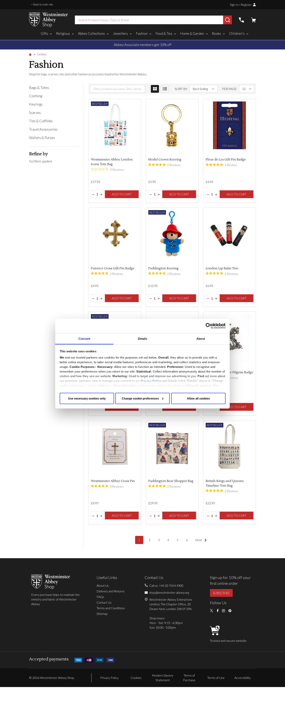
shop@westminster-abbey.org (169, 592)
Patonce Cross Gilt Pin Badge (112, 268)
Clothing (35, 96)
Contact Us (104, 602)
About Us (103, 585)
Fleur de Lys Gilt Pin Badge (226, 159)
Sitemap (102, 613)
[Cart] (253, 20)
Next (199, 540)
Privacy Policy (151, 380)
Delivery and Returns (110, 591)
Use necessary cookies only (87, 398)
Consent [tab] (84, 338)
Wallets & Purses (42, 137)
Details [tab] (142, 338)
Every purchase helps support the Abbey (163, 44)
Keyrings (36, 104)
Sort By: (181, 89)
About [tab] (200, 338)
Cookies (136, 677)
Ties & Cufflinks (41, 121)
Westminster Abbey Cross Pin (113, 481)
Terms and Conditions (111, 608)
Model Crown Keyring (164, 159)
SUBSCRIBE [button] (221, 593)
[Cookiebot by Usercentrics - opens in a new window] (208, 326)
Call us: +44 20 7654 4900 (166, 585)
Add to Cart (122, 194)
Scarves (35, 112)
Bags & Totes (39, 87)
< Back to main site (42, 4)
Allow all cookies (198, 398)
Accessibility (242, 677)
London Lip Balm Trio (222, 268)
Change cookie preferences (140, 398)
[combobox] (149, 20)
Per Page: (229, 89)
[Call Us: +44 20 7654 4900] (241, 20)
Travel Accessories (43, 129)
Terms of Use (216, 677)
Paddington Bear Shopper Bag (170, 481)
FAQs (100, 597)
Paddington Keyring (163, 268)
